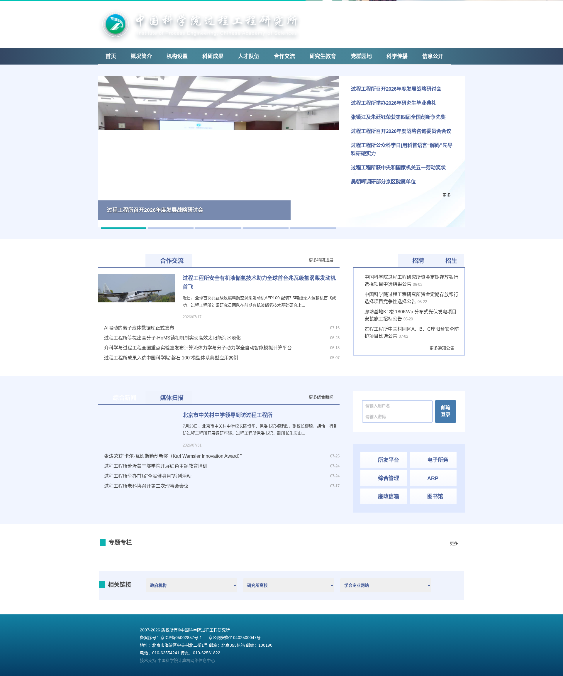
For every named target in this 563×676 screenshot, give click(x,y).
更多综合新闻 (321, 397)
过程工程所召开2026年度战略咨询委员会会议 (401, 131)
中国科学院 (432, 8)
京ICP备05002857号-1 (181, 638)
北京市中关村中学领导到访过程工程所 (227, 415)
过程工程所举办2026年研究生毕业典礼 (393, 103)
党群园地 (361, 56)
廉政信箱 (388, 496)
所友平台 (388, 460)
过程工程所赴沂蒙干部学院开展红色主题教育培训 (155, 466)
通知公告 (379, 261)
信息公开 (432, 56)
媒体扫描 (172, 398)
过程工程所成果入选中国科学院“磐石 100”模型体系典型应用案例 (171, 357)
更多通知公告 (442, 348)
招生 (451, 261)
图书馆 (435, 496)
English (404, 8)
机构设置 (177, 56)
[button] (104, 151)
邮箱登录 (379, 8)
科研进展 (124, 261)
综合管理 (388, 478)
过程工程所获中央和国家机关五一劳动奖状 (398, 167)
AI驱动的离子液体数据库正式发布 (139, 327)
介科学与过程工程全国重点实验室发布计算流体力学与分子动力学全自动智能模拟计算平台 (198, 347)
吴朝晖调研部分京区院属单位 (383, 182)
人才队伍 (248, 56)
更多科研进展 (321, 260)
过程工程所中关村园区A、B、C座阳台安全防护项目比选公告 (411, 333)
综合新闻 (124, 398)
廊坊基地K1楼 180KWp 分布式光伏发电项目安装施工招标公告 (410, 315)
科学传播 (397, 56)
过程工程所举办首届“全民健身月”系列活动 (147, 476)
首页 (111, 56)
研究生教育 (323, 56)
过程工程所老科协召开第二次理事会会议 (151, 486)
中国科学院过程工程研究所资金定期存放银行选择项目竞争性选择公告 (411, 298)
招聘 (418, 261)
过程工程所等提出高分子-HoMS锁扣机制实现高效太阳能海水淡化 (172, 337)
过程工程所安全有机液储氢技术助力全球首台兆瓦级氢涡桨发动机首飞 (259, 282)
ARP (432, 478)
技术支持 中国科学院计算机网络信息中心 (177, 660)
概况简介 (141, 56)
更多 (446, 195)
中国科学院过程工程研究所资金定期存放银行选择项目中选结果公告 (411, 281)
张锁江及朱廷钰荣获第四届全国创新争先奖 (398, 117)
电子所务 (437, 460)
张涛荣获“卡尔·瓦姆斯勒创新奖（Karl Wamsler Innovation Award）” (173, 456)
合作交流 (284, 56)
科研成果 (212, 56)
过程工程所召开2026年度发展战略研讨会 (396, 89)
